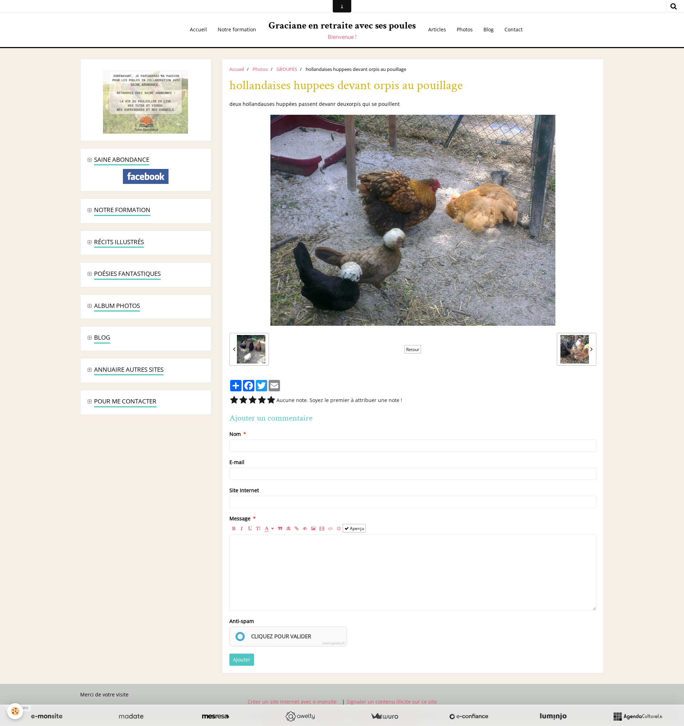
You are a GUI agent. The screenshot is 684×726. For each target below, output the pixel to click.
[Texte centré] (288, 528)
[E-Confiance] (469, 716)
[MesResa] (215, 716)
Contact (513, 29)
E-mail (236, 462)
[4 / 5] (262, 400)
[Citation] (280, 528)
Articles (437, 29)
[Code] (330, 528)
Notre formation (237, 29)
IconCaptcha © (333, 643)
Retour (412, 349)
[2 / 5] (243, 400)
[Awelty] (300, 716)
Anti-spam (241, 621)
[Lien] (296, 528)
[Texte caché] (305, 528)
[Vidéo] (321, 528)
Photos (465, 29)
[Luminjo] (553, 716)
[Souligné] (250, 528)
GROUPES (286, 69)
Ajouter (241, 659)
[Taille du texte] (258, 528)
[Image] (313, 528)
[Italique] (242, 528)
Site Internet (244, 490)
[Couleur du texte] (269, 528)
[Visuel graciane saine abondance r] (145, 101)
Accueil (198, 29)
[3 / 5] (252, 400)
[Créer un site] (46, 716)
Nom (235, 434)
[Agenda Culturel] (637, 716)
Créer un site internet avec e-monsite (292, 701)
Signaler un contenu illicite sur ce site (392, 701)
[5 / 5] (271, 400)
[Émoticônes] (339, 528)
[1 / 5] (234, 400)
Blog (488, 29)
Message (239, 518)
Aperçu (356, 528)
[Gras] (233, 528)
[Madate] (131, 716)
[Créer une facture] (384, 716)
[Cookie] (15, 711)
